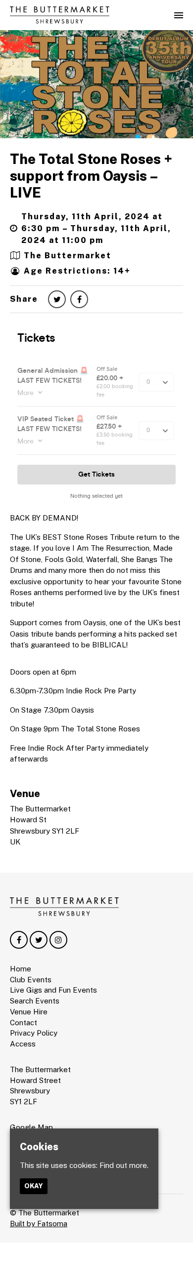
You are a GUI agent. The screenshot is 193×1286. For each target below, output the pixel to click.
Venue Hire (29, 1011)
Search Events (34, 1001)
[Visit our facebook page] (79, 299)
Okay (33, 1186)
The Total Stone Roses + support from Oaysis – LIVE (91, 175)
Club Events (30, 979)
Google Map (31, 1127)
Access (23, 1044)
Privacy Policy (33, 1033)
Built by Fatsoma (38, 1223)
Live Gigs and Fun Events (53, 990)
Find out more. (123, 1165)
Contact (23, 1022)
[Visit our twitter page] (57, 299)
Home (20, 968)
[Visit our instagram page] (58, 940)
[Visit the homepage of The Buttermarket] (59, 15)
